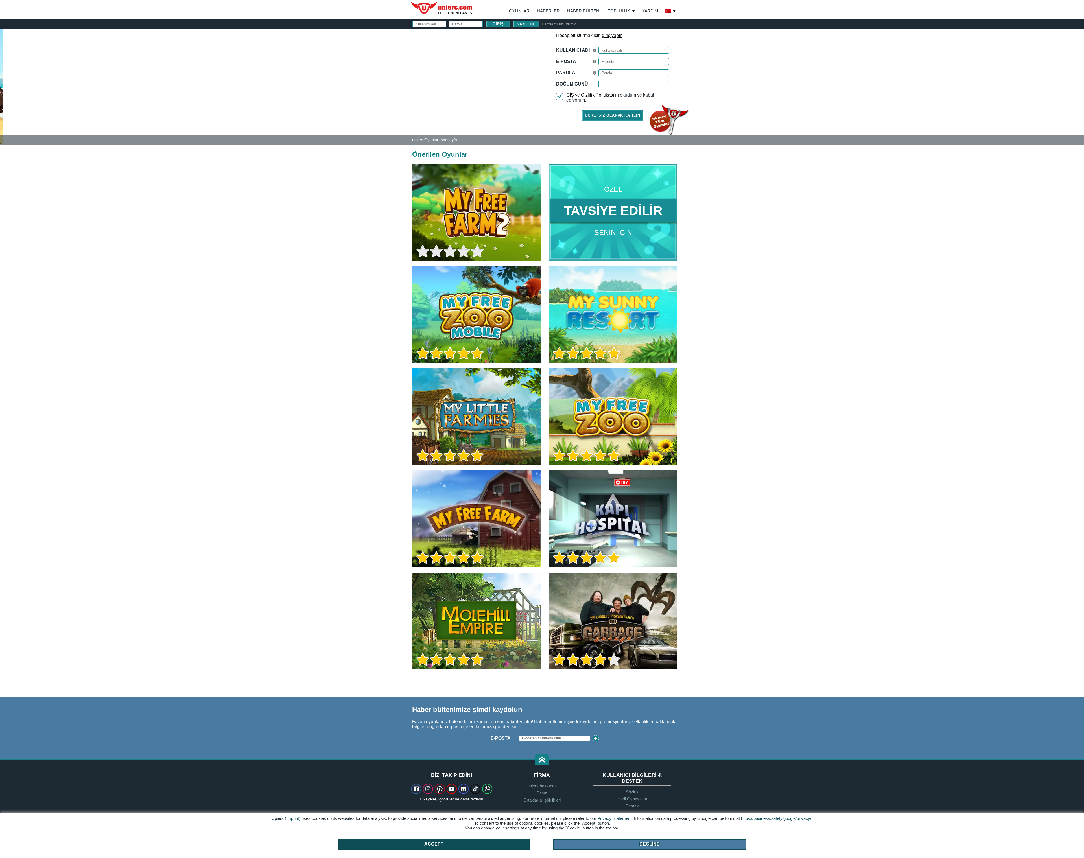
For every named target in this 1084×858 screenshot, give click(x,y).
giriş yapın (612, 35)
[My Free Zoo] (613, 416)
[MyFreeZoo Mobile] (476, 314)
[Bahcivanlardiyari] (476, 621)
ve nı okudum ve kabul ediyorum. (610, 97)
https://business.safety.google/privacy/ (776, 818)
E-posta (566, 61)
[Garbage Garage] (613, 621)
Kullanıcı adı (573, 50)
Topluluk (619, 10)
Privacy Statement (614, 818)
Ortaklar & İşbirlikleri (542, 800)
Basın (542, 793)
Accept (433, 844)
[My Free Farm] (476, 518)
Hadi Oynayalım (632, 798)
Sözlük (632, 791)
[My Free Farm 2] (1, 86)
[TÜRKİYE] (670, 11)
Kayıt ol (526, 24)
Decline (649, 844)
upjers (442, 8)
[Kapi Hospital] (613, 518)
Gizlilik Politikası (597, 95)
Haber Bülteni (583, 10)
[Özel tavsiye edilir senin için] (613, 212)
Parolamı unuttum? (559, 24)
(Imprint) (292, 818)
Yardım (650, 10)
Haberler (548, 10)
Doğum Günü (572, 84)
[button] (542, 760)
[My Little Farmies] (476, 416)
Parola (565, 72)
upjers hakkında (542, 785)
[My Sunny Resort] (613, 314)
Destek (632, 806)
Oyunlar (519, 10)
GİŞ (570, 95)
